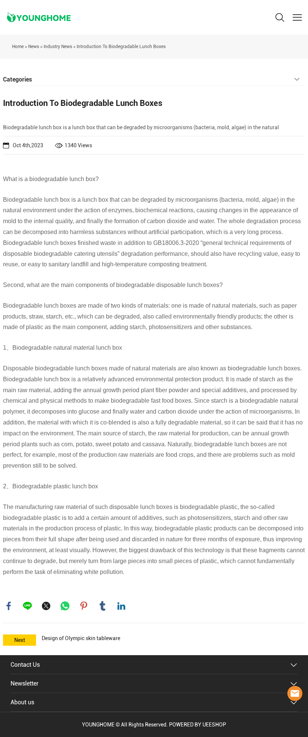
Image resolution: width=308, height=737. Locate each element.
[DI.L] (294, 693)
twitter (46, 606)
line (27, 606)
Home (18, 46)
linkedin (121, 606)
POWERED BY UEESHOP (197, 725)
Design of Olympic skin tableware (81, 638)
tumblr (102, 606)
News (33, 46)
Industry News (58, 46)
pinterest (83, 606)
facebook (8, 606)
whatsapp (65, 606)
